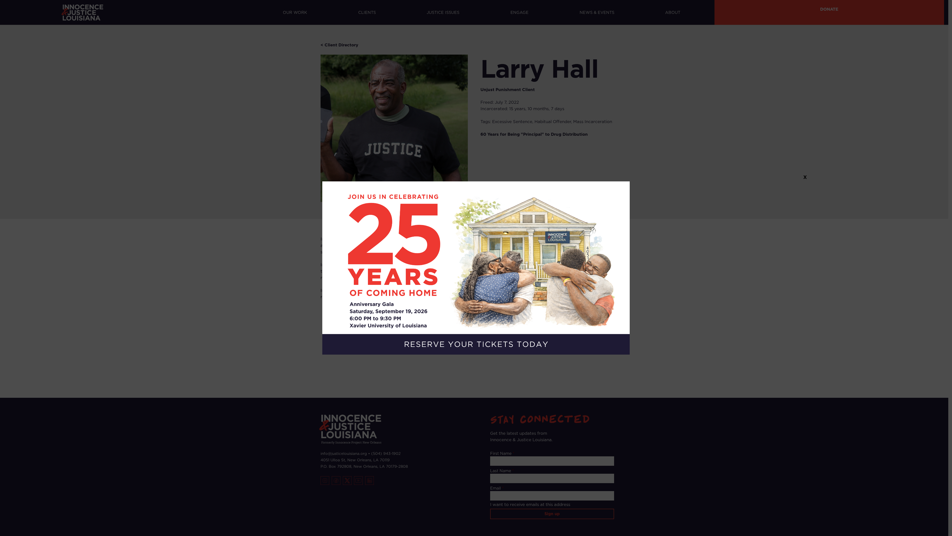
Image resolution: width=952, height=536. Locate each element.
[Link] (476, 268)
